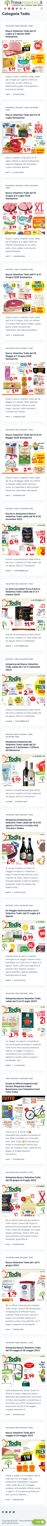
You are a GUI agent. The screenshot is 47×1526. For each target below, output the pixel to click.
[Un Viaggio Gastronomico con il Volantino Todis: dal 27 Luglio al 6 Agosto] (23, 936)
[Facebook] (5, 9)
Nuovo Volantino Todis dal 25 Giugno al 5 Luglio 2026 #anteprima (21, 196)
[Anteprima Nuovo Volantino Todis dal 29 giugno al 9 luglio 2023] (23, 1200)
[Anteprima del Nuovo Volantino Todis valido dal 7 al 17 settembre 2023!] (23, 690)
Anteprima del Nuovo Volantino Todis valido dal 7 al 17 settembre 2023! (23, 667)
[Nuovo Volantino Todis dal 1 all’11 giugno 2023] (23, 1285)
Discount (24, 26)
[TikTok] (17, 9)
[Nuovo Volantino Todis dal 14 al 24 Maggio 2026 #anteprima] (23, 457)
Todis (30, 26)
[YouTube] (13, 9)
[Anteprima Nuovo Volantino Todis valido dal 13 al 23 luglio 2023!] (23, 1021)
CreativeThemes (11, 1523)
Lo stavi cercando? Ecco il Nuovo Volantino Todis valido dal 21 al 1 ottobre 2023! (23, 592)
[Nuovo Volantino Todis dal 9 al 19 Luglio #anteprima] (23, 138)
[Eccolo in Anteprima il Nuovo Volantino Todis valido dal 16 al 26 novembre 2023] (23, 539)
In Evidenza (10, 107)
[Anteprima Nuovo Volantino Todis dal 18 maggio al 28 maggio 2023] (23, 1370)
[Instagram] (9, 9)
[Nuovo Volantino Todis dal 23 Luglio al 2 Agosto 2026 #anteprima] (23, 56)
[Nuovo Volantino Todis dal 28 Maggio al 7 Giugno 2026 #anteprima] (23, 379)
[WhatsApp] (21, 9)
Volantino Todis (12, 26)
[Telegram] (25, 9)
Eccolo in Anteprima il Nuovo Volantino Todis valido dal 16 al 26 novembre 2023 (23, 516)
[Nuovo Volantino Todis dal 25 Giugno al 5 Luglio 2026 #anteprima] (23, 218)
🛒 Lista (38, 1522)
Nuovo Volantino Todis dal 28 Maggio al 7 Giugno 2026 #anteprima (21, 356)
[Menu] (42, 8)
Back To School (20, 734)
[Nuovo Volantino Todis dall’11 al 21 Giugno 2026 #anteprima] (23, 297)
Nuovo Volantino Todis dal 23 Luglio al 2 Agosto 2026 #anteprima (21, 34)
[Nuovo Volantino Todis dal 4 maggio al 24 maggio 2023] (23, 1455)
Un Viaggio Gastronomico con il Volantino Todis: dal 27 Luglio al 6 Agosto (23, 913)
